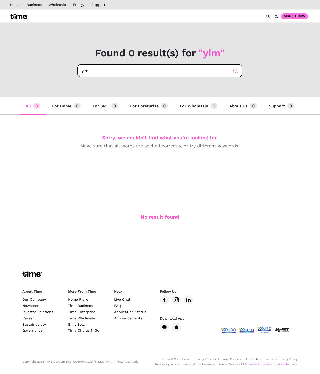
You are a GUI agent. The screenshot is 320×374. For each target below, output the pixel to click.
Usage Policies (230, 359)
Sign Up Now (294, 16)
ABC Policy (253, 359)
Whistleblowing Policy (282, 359)
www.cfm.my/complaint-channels (273, 364)
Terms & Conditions (175, 359)
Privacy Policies (205, 359)
